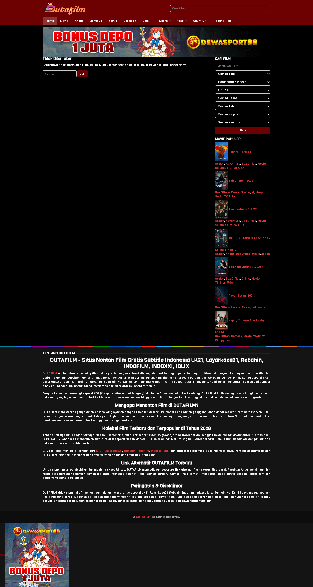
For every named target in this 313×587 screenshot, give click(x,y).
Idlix (165, 451)
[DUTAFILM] (65, 8)
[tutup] (2, 555)
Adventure (233, 163)
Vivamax (259, 336)
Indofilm (143, 451)
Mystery (257, 192)
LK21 (99, 451)
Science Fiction (226, 168)
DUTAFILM (50, 373)
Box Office (249, 163)
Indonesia (258, 307)
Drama (245, 192)
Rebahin (129, 451)
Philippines (223, 340)
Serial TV (221, 196)
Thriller (220, 283)
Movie (262, 163)
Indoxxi (156, 451)
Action (219, 163)
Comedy (236, 336)
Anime (230, 254)
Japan (265, 254)
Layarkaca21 (113, 451)
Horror (235, 307)
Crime (235, 192)
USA (241, 168)
